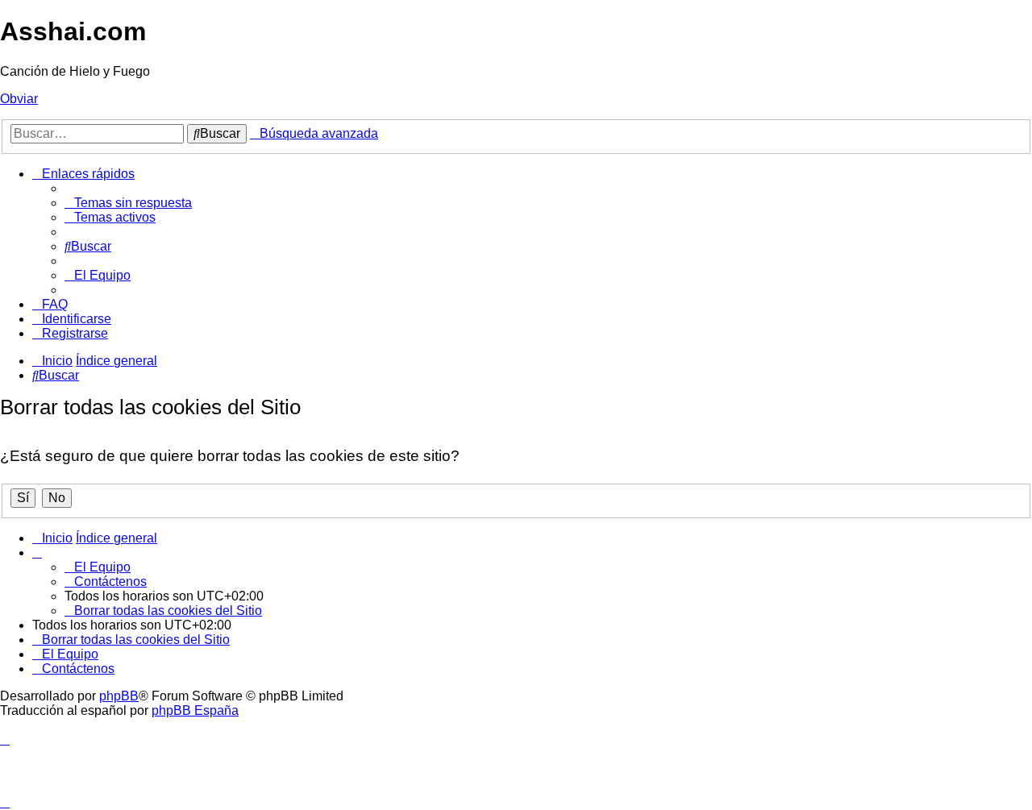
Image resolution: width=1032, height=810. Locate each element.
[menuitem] (128, 203)
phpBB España (195, 710)
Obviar (19, 99)
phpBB (119, 696)
